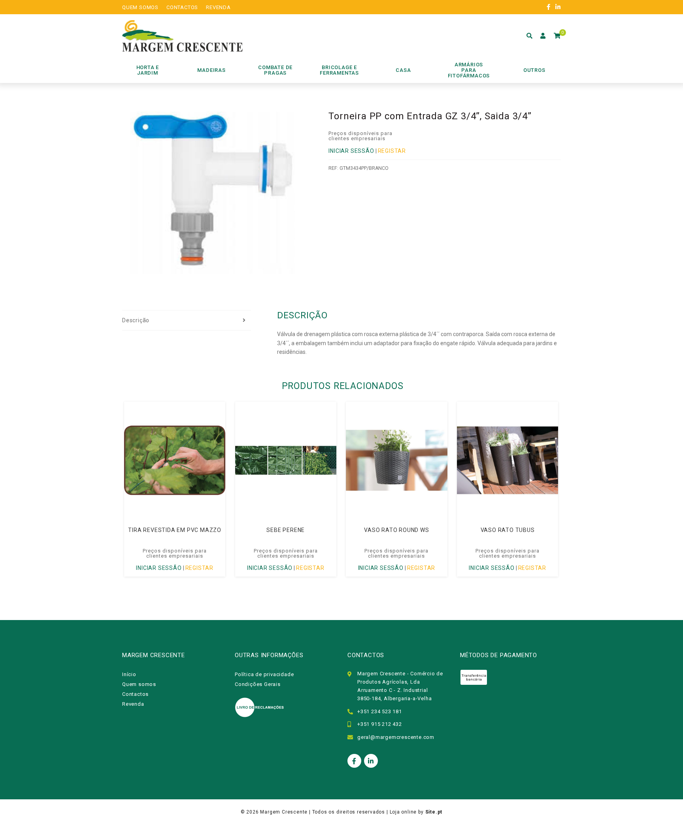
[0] (557, 36)
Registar (392, 151)
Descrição (135, 320)
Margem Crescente (284, 812)
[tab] (186, 320)
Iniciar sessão (351, 151)
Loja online (403, 812)
